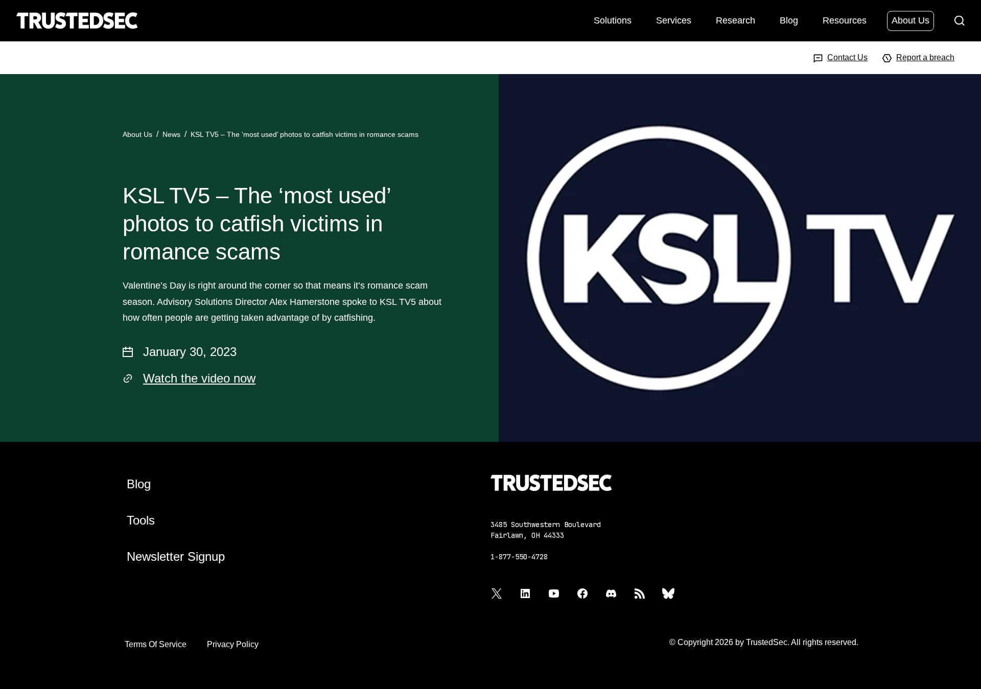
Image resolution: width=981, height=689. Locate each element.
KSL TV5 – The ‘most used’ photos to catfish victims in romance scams (304, 134)
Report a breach (925, 57)
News (171, 134)
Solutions (613, 20)
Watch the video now (199, 378)
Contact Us (847, 57)
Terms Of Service (155, 644)
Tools (141, 520)
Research (735, 20)
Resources (845, 20)
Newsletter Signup (176, 556)
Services (673, 20)
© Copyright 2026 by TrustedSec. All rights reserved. (763, 642)
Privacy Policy (233, 644)
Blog (789, 20)
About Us (910, 20)
